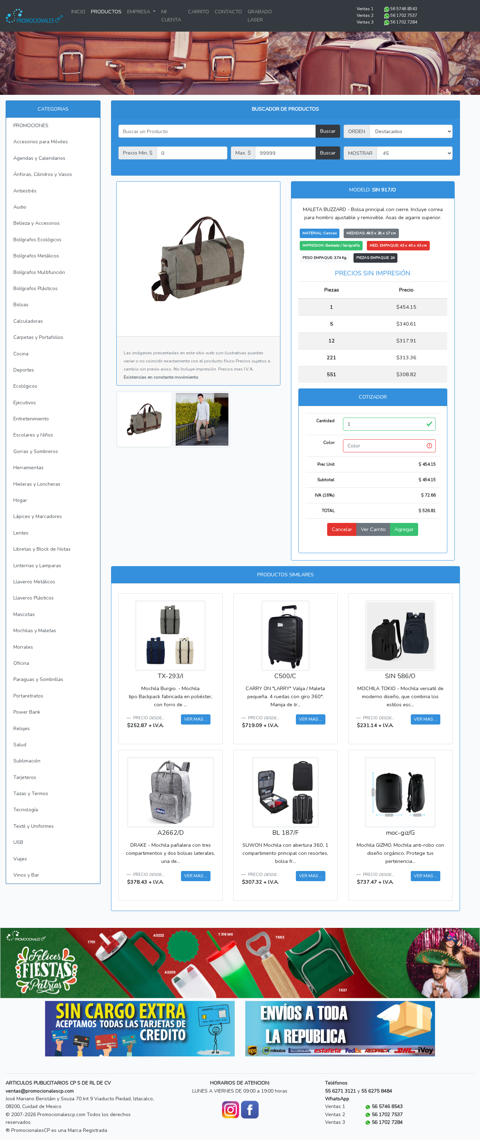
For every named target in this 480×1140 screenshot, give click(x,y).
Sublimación (26, 761)
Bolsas (20, 304)
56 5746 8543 (403, 9)
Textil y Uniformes (33, 826)
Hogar (20, 500)
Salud (19, 744)
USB (18, 842)
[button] (36, 963)
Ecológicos (25, 386)
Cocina (20, 353)
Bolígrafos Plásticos (35, 288)
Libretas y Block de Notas (42, 549)
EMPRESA (139, 11)
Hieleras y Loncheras (36, 484)
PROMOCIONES (30, 125)
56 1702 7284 (403, 22)
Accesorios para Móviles (40, 141)
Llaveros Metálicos (34, 581)
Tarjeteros (24, 777)
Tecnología (25, 809)
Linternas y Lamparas (37, 565)
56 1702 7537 (403, 15)
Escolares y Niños (33, 435)
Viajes (20, 859)
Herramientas (28, 467)
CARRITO (198, 11)
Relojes (21, 728)
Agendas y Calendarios (39, 158)
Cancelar (342, 529)
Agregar (404, 529)
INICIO (78, 11)
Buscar (328, 131)
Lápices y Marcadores (37, 516)
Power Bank (26, 712)
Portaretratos (28, 696)
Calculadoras (28, 321)
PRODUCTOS (106, 11)
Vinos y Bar (26, 875)
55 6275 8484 (376, 1091)
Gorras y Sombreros (35, 451)
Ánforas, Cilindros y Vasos (42, 174)
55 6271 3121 (340, 1091)
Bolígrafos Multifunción (39, 272)
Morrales (23, 647)
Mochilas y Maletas (34, 630)
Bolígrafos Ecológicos (37, 239)
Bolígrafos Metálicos (36, 256)
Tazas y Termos (30, 793)
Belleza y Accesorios (36, 223)
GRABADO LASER (260, 15)
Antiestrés (25, 191)
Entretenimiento (31, 418)
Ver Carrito (373, 529)
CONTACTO (228, 11)
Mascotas (24, 614)
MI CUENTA (171, 15)
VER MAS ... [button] (195, 719)
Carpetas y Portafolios (38, 337)
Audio (19, 207)
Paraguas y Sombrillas (38, 679)
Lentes (20, 533)
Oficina (21, 663)
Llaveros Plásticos (33, 598)
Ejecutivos (24, 402)
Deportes (23, 370)
